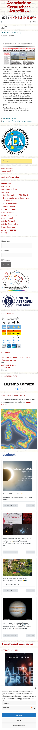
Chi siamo (5, 186)
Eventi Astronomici (9, 212)
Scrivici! (4, 233)
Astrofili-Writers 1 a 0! (12, 32)
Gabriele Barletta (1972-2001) (15, 195)
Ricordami (7, 260)
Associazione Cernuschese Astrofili (19, 7)
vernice (23, 121)
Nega (19, 720)
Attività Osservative (9, 224)
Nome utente (6, 241)
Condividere (30, 505)
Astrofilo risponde (8, 230)
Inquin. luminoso (8, 227)
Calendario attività (9, 189)
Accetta (19, 715)
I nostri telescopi (10, 203)
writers (29, 121)
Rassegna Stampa (9, 118)
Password (5, 251)
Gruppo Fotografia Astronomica (17, 644)
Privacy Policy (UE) (7, 168)
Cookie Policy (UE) (7, 171)
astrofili (5, 121)
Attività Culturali (8, 221)
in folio (17, 121)
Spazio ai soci (7, 218)
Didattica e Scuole (9, 215)
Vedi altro (24, 628)
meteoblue (5, 353)
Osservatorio (6, 192)
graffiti (11, 121)
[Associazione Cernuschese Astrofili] (1, 22)
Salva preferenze (19, 725)
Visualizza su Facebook (10, 505)
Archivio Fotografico (9, 206)
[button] (35, 688)
